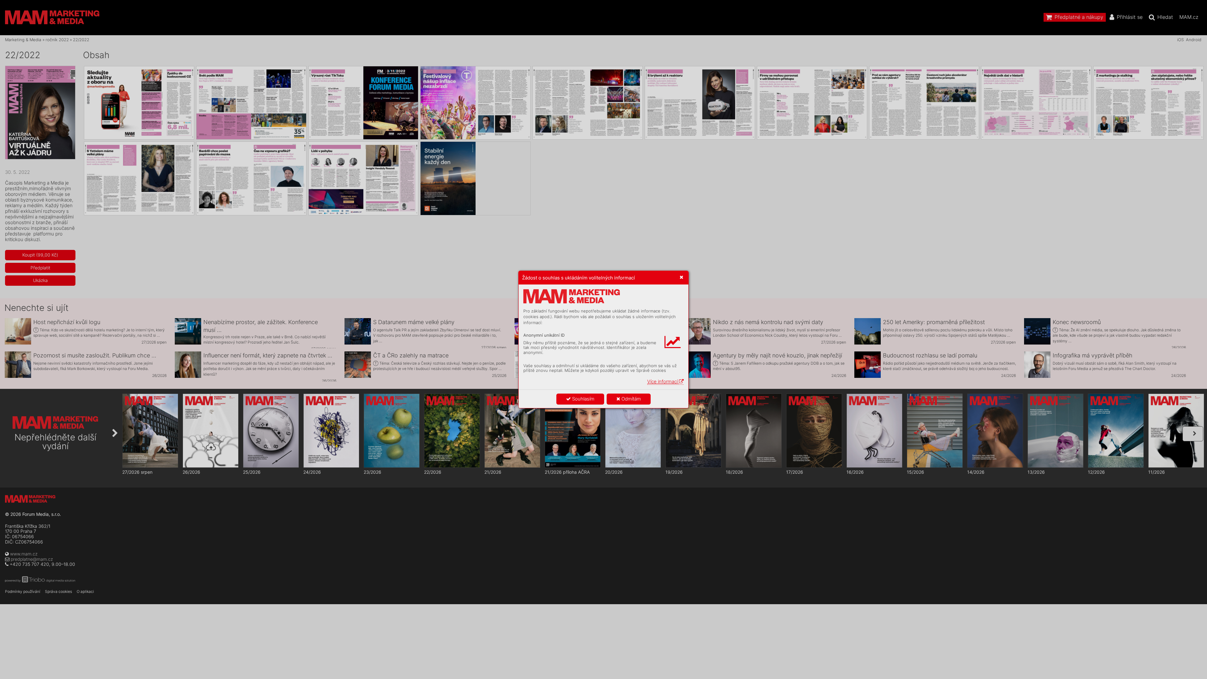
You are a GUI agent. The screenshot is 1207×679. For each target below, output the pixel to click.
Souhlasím (582, 399)
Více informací (663, 381)
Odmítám (630, 399)
